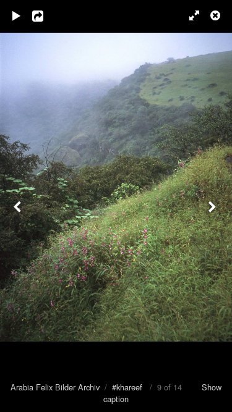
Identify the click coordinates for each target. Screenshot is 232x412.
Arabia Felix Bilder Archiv (55, 387)
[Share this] (46, 15)
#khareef (127, 387)
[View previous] (18, 206)
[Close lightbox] (216, 15)
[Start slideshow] (16, 15)
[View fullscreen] (188, 15)
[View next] (213, 206)
